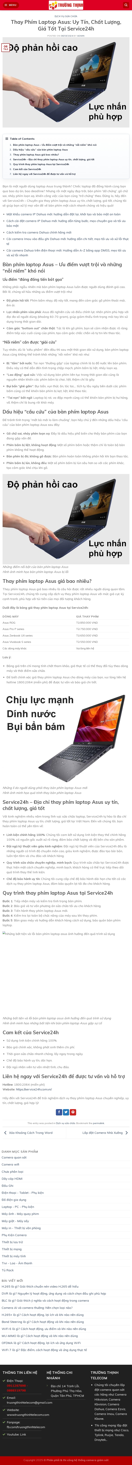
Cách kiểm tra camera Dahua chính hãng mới (39, 232)
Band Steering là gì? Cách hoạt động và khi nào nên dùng (43, 1322)
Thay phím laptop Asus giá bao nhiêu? (36, 154)
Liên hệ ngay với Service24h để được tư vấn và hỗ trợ (44, 174)
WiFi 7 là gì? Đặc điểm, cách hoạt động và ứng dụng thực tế (44, 1350)
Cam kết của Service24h (27, 169)
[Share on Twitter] (66, 1112)
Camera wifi (10, 1164)
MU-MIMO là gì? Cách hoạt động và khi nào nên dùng (40, 1336)
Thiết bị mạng (12, 1249)
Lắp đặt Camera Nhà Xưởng (103, 1132)
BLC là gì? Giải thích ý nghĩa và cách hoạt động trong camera (45, 1300)
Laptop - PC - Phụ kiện (18, 1207)
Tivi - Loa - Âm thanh (17, 1263)
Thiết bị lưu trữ (12, 1242)
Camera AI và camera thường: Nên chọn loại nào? (37, 1308)
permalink (98, 1123)
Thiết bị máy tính (14, 1256)
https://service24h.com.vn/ (34, 1089)
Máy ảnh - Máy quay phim (20, 1214)
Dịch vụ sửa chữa (66, 16)
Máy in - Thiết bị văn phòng (21, 1228)
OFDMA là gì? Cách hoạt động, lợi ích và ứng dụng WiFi (41, 1343)
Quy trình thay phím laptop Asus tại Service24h (41, 164)
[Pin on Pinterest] (73, 1112)
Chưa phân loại (12, 1171)
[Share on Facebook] (59, 1112)
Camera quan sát (14, 1157)
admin (81, 35)
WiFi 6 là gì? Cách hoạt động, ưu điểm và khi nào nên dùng (44, 1329)
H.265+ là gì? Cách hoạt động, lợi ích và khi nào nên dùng (43, 1315)
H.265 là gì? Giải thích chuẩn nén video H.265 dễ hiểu (40, 1286)
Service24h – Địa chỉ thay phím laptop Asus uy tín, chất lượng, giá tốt (53, 159)
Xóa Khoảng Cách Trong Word (30, 1132)
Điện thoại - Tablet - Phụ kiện (23, 1192)
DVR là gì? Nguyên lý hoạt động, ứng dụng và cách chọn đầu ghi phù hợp (54, 1293)
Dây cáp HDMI (12, 1178)
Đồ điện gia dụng (14, 1200)
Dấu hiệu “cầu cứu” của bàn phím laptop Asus (40, 149)
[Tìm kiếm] (126, 5)
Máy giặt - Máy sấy (15, 1221)
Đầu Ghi (7, 1185)
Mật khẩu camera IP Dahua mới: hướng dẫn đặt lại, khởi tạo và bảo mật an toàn (63, 214)
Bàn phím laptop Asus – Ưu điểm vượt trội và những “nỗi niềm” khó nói (55, 144)
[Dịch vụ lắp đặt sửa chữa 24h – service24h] (66, 5)
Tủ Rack (8, 1270)
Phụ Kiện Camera (14, 1235)
